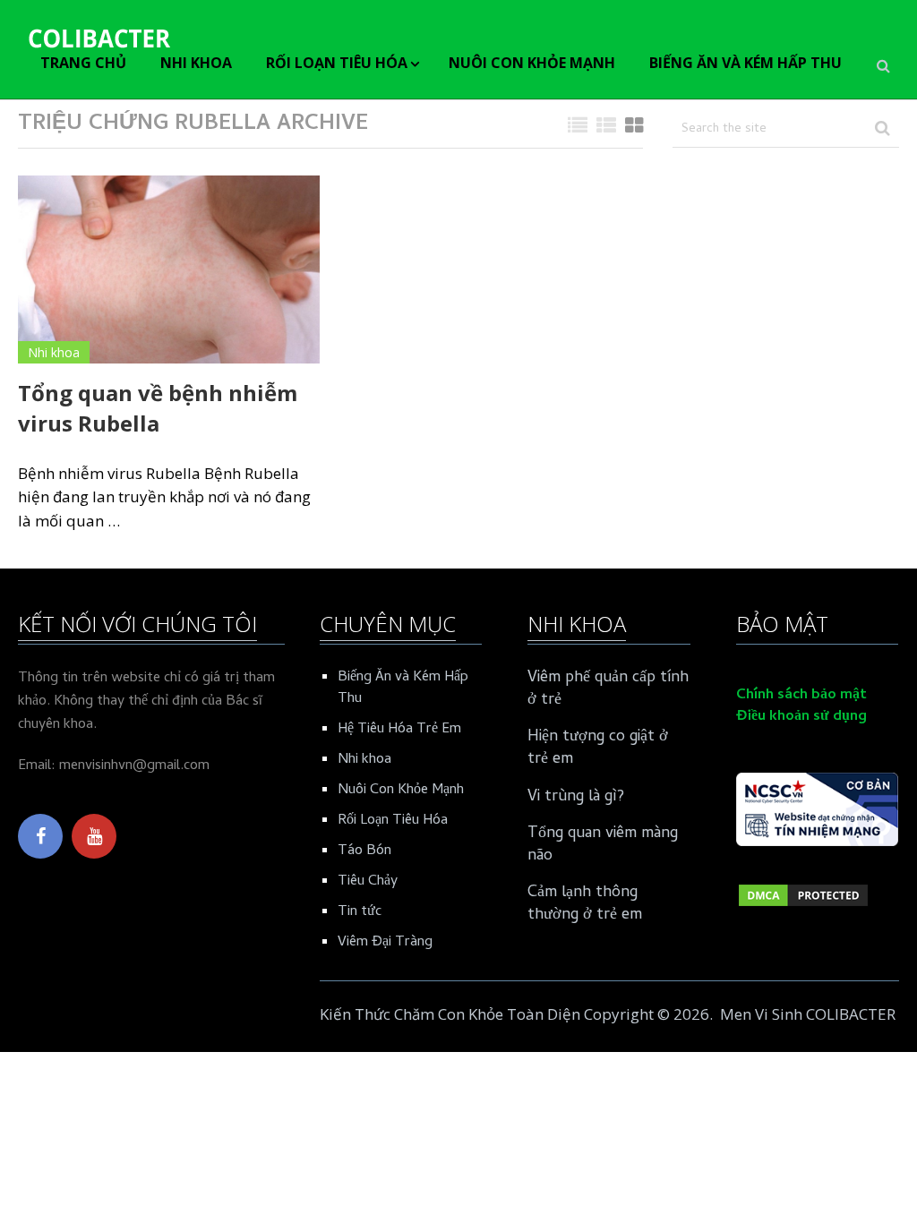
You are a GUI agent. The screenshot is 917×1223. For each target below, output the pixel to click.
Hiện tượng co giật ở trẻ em (597, 748)
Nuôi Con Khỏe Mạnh (532, 63)
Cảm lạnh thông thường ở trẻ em (584, 904)
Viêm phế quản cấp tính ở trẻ (608, 689)
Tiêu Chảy (368, 882)
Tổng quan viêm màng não (602, 845)
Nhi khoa (196, 63)
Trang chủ (83, 63)
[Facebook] (40, 836)
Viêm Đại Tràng (385, 942)
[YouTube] (94, 836)
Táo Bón (364, 851)
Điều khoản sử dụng (801, 717)
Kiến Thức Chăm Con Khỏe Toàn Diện (450, 1014)
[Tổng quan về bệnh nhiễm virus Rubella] (168, 269)
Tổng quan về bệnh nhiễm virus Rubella (157, 408)
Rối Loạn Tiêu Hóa (336, 63)
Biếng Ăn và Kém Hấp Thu (745, 63)
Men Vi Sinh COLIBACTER (808, 1014)
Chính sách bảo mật (801, 695)
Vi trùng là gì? (575, 797)
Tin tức (359, 912)
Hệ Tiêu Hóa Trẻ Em (399, 729)
